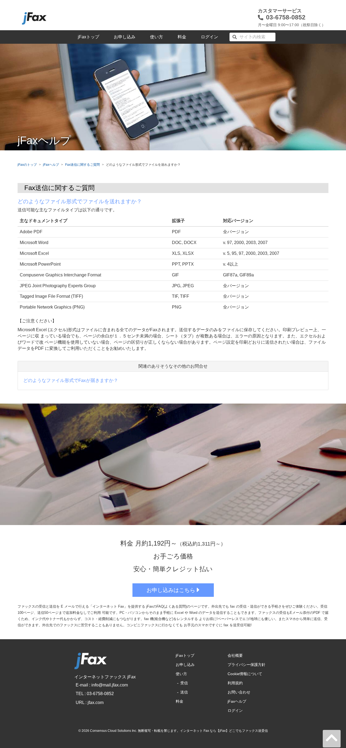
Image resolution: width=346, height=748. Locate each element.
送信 (184, 692)
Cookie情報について (245, 674)
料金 (182, 37)
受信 (184, 683)
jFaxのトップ (27, 165)
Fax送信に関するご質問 (82, 165)
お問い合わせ (239, 692)
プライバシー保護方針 (246, 664)
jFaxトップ (88, 37)
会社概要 (235, 655)
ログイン (209, 37)
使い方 (156, 37)
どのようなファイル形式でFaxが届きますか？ (70, 380)
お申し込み (124, 37)
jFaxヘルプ (51, 165)
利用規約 (235, 683)
